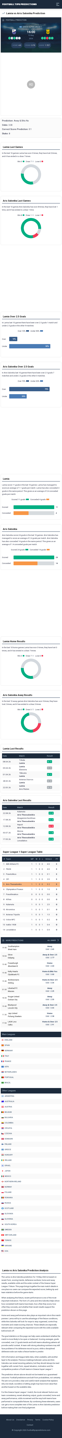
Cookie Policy (48, 1420)
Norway (8, 1187)
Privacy (30, 1420)
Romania (9, 1198)
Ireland (8, 1160)
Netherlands (11, 1072)
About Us (10, 1420)
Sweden (8, 1230)
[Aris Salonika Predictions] (48, 32)
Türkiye (8, 1240)
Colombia (9, 1123)
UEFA (7, 1067)
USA (6, 1251)
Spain (7, 1045)
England (8, 1040)
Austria (8, 1107)
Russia (8, 1203)
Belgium (8, 1112)
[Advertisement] (31, 84)
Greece (8, 1150)
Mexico (8, 1176)
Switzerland (10, 1235)
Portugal (9, 1077)
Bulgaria (9, 1117)
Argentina (9, 1096)
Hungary (9, 1155)
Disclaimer (20, 1420)
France (8, 1061)
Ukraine (8, 1246)
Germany (9, 1051)
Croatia (8, 1128)
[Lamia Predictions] (14, 32)
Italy (7, 1056)
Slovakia (9, 1214)
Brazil (8, 1083)
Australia (9, 1101)
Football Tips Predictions (19, 4)
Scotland (9, 1208)
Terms (37, 1420)
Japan (7, 1171)
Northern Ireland (13, 1182)
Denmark (9, 1139)
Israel (8, 1166)
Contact (30, 1425)
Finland (8, 1144)
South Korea (11, 1224)
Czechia (8, 1133)
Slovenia (9, 1219)
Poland (8, 1192)
